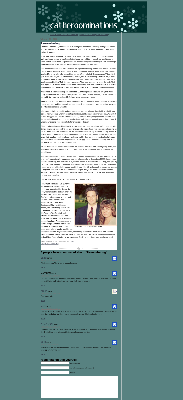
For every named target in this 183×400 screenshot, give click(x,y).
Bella (43, 342)
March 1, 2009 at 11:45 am (49, 344)
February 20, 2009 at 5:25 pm (50, 309)
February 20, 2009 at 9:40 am (50, 260)
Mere (43, 306)
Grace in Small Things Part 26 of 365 (93, 35)
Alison (44, 291)
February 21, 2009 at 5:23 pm (50, 326)
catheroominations (91, 17)
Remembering (50, 43)
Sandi (44, 258)
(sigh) (72, 241)
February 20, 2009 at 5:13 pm (50, 293)
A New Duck (47, 324)
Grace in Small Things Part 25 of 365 (64, 35)
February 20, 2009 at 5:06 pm (50, 275)
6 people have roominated (49, 244)
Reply (43, 267)
